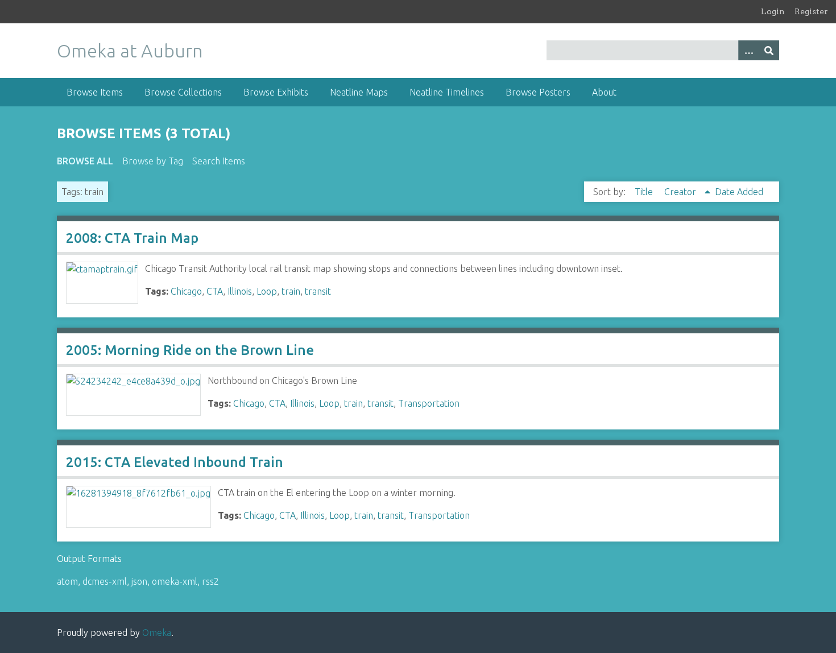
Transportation (429, 403)
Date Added (739, 192)
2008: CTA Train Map (132, 238)
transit (318, 291)
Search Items (218, 161)
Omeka (156, 632)
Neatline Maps (359, 92)
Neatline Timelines (446, 92)
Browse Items (95, 92)
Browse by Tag (152, 161)
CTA (214, 291)
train (291, 291)
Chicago (186, 291)
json (139, 581)
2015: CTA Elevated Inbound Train (174, 462)
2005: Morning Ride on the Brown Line (190, 350)
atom (67, 581)
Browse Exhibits (275, 92)
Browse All (85, 161)
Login (773, 11)
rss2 (210, 581)
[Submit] (769, 50)
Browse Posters (538, 92)
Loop (266, 291)
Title (645, 192)
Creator (681, 192)
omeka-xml (174, 581)
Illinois (239, 291)
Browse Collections (183, 92)
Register (811, 11)
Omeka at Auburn (130, 50)
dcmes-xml (104, 581)
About (604, 92)
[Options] (748, 50)
